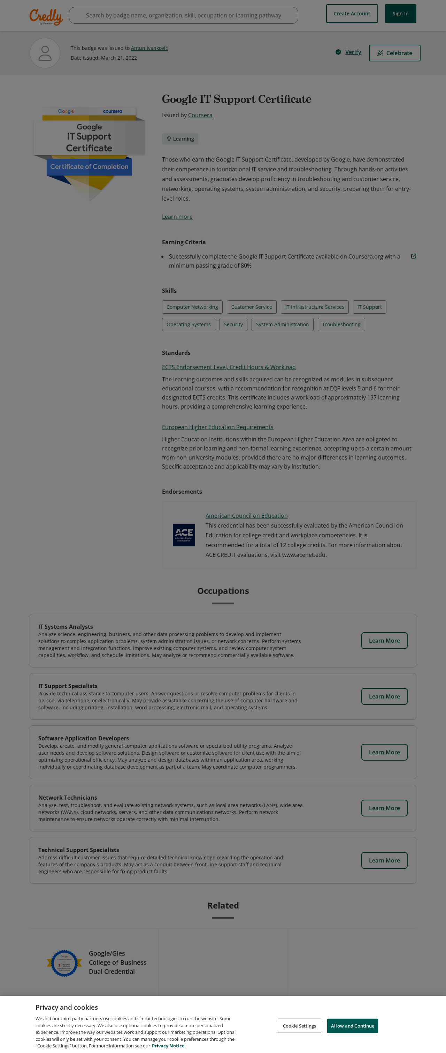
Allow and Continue (352, 1025)
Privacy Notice (168, 1046)
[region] (223, 1024)
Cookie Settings (299, 1025)
